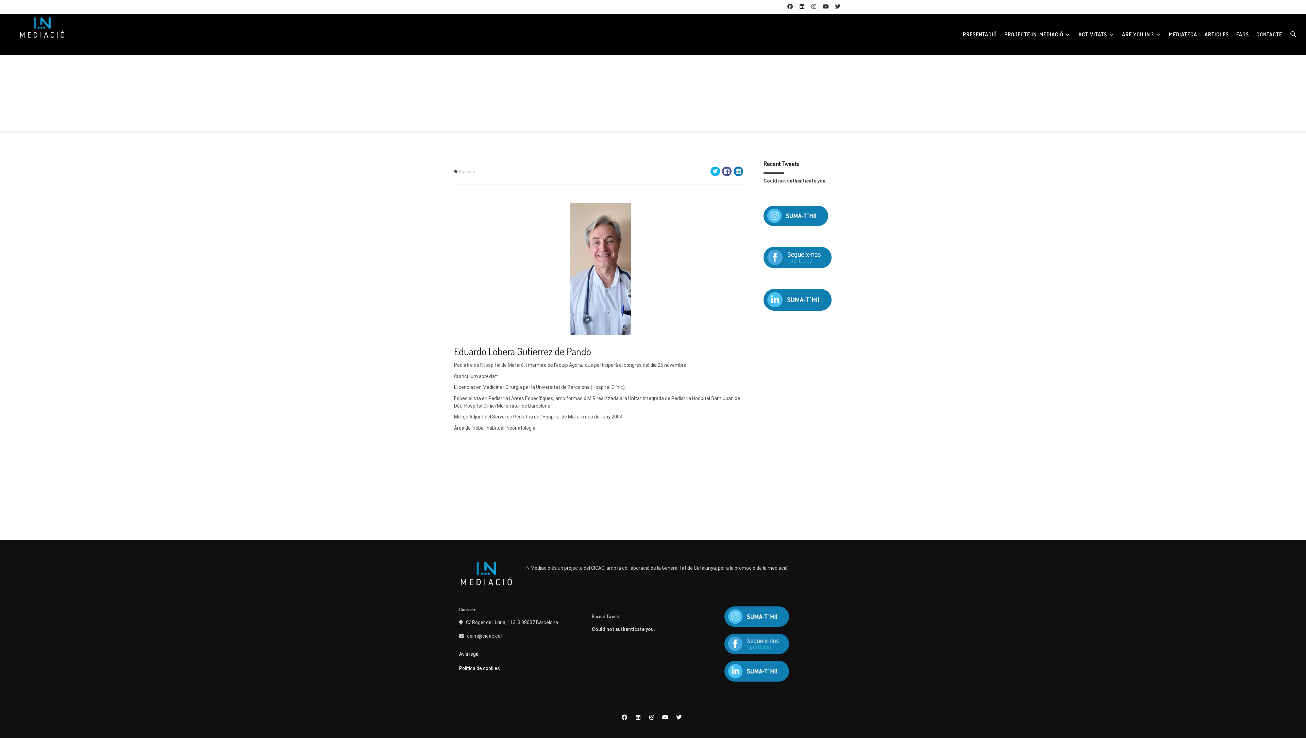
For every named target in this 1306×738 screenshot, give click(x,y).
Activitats (1092, 34)
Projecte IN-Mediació (1034, 34)
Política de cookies (479, 668)
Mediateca (1183, 34)
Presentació (980, 34)
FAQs (1242, 34)
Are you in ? (1138, 34)
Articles (1217, 34)
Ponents (467, 171)
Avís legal (470, 654)
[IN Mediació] (42, 27)
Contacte (1269, 34)
